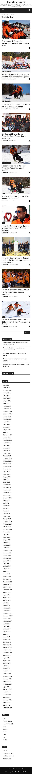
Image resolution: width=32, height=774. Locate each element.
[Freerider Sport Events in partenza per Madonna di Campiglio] (16, 93)
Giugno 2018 (6, 597)
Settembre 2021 (7, 498)
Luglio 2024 (6, 424)
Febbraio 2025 (7, 406)
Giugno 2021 (6, 506)
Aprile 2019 (6, 571)
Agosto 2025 (6, 393)
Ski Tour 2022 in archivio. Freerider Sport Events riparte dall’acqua (14, 136)
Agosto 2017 (6, 624)
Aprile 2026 (6, 385)
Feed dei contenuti (8, 753)
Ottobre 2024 (7, 416)
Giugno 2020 (6, 537)
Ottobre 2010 (7, 694)
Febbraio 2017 (7, 639)
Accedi (5, 751)
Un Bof (5, 740)
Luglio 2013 (6, 687)
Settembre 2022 (7, 466)
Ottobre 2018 (7, 587)
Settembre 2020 (7, 529)
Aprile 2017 (6, 634)
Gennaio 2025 (7, 408)
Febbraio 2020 (7, 545)
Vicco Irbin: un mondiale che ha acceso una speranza (15, 359)
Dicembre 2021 (7, 490)
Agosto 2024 (6, 422)
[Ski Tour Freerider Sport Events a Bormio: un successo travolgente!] (16, 62)
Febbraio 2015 (7, 673)
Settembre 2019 (7, 558)
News (4, 726)
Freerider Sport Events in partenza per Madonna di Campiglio (16, 105)
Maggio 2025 (6, 401)
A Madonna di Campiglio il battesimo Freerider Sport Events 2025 (15, 43)
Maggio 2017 (6, 631)
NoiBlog (5, 729)
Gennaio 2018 (7, 610)
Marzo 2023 (6, 450)
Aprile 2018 (6, 603)
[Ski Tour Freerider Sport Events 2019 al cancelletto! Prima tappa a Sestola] (16, 309)
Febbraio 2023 (7, 453)
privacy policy (11, 769)
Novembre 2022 (7, 461)
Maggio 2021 (6, 508)
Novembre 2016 (7, 647)
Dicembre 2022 (7, 458)
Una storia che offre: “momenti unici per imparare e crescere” (14, 349)
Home (3, 14)
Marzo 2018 (6, 605)
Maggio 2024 (6, 429)
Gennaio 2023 (7, 456)
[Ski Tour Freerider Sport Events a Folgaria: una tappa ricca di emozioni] (16, 278)
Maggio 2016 (6, 663)
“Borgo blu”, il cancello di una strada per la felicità (14, 354)
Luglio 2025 (6, 395)
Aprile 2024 (6, 432)
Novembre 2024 (7, 414)
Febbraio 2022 (7, 485)
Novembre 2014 (7, 679)
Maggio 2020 (6, 540)
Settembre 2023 (7, 440)
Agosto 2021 (6, 500)
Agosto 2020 (6, 532)
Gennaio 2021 (7, 519)
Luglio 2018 (6, 595)
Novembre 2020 (7, 524)
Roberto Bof (5, 48)
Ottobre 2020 (7, 527)
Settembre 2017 (7, 621)
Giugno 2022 (6, 474)
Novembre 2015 (7, 671)
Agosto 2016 (6, 655)
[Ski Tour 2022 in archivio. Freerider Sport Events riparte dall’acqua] (16, 122)
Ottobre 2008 (7, 705)
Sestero (5, 732)
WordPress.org (7, 758)
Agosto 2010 (6, 697)
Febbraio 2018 (7, 608)
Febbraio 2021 (7, 516)
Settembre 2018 (7, 589)
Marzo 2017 (6, 637)
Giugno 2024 (6, 427)
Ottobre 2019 (7, 555)
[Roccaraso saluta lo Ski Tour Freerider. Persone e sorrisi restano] (16, 154)
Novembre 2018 (7, 584)
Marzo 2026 (6, 387)
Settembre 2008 (7, 708)
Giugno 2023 (6, 448)
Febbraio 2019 (7, 576)
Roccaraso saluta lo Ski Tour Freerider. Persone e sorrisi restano (13, 168)
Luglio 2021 (6, 503)
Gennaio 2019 (7, 579)
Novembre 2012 (7, 689)
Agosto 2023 (6, 443)
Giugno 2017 (6, 629)
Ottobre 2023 (7, 437)
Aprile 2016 (6, 666)
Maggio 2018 (6, 600)
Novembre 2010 (7, 692)
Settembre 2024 (7, 419)
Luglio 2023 (6, 445)
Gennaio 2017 (7, 642)
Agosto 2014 (6, 681)
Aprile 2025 (6, 403)
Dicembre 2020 (7, 521)
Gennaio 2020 (7, 547)
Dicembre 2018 (7, 582)
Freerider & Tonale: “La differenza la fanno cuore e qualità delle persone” (15, 228)
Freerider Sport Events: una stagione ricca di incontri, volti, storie (15, 343)
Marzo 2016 (6, 668)
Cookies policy (20, 769)
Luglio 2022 (6, 471)
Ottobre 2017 (7, 618)
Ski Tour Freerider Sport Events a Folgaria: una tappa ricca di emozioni (15, 292)
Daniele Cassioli (7, 721)
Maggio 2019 (6, 568)
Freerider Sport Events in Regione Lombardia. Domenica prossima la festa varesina (16, 260)
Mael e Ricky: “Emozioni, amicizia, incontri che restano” (16, 197)
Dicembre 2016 (7, 645)
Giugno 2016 (6, 660)
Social (4, 734)
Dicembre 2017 (7, 613)
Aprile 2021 (6, 511)
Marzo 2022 (6, 482)
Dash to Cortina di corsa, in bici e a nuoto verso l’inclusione (16, 365)
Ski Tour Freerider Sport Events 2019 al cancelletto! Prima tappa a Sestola (16, 322)
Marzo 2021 (6, 513)
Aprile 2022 (6, 479)
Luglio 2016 (6, 658)
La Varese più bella (6, 38)
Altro (3, 193)
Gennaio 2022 (7, 487)
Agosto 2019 (6, 561)
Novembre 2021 (7, 492)
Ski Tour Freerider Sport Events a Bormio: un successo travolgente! (15, 75)
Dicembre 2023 (7, 435)
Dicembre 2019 (7, 550)
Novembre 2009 (7, 700)
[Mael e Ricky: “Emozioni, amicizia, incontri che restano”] (16, 185)
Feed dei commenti (8, 756)
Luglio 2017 (6, 626)
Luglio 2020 (6, 534)
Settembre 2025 (7, 390)
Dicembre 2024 (7, 411)
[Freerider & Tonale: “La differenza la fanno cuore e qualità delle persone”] (16, 214)
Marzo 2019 (6, 574)
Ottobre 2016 (7, 650)
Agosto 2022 (6, 469)
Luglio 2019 (6, 563)
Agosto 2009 (6, 702)
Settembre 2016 (7, 652)
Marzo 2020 (6, 542)
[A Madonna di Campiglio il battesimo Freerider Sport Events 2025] (16, 29)
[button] (29, 10)
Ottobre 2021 (7, 495)
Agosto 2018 (6, 592)
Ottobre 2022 (7, 464)
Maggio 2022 (6, 477)
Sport (4, 737)
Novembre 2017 (7, 616)
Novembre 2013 (7, 684)
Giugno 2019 (6, 566)
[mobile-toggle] (3, 10)
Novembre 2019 (7, 553)
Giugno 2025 (6, 398)
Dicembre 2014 (7, 676)
